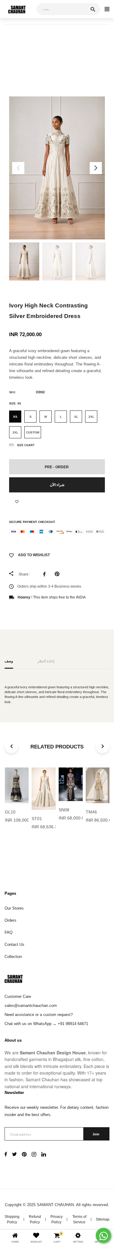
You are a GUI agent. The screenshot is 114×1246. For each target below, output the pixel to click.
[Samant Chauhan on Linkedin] (43, 1155)
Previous (18, 168)
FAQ (8, 932)
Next (96, 168)
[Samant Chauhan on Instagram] (34, 1155)
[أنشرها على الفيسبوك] (46, 574)
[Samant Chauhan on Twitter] (14, 1155)
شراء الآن (57, 485)
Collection (13, 956)
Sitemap (102, 1219)
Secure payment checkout (32, 522)
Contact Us (14, 944)
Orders (10, 920)
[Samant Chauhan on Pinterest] (24, 1155)
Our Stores (14, 908)
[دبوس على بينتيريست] (58, 574)
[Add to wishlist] (17, 501)
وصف (9, 661)
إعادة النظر (45, 661)
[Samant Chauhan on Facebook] (6, 1155)
